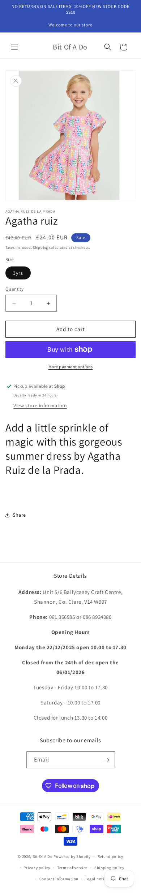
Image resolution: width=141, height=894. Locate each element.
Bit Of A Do (43, 856)
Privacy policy (37, 867)
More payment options (70, 366)
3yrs (18, 273)
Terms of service (72, 867)
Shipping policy (109, 867)
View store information (40, 405)
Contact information (58, 878)
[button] (14, 47)
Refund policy (110, 856)
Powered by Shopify (72, 856)
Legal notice (96, 878)
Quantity (14, 289)
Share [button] (19, 515)
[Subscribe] (107, 759)
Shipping (40, 247)
